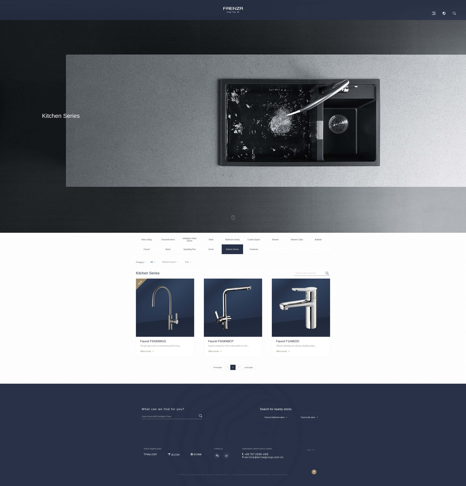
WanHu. (286, 475)
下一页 (238, 367)
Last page (248, 367)
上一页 (227, 367)
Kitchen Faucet (168, 262)
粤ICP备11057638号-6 (262, 475)
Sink (187, 262)
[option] (233, 116)
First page (217, 367)
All (151, 262)
